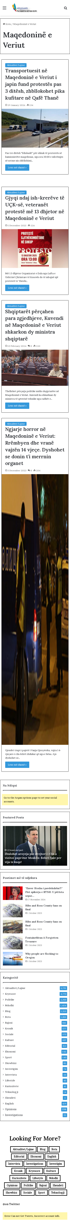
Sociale (9, 1034)
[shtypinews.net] (23, 8)
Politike (9, 999)
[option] (35, 846)
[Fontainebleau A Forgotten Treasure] (13, 942)
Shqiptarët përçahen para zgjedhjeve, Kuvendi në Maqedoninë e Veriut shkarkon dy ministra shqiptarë (34, 325)
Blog (8, 1011)
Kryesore (10, 993)
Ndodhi (9, 1005)
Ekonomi (10, 1051)
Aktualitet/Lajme (16, 65)
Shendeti (10, 1097)
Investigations (14, 1115)
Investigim (11, 1068)
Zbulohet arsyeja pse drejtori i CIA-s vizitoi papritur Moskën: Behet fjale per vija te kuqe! (33, 858)
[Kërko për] (65, 9)
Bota (8, 1016)
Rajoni (8, 1022)
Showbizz (11, 1063)
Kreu (8, 24)
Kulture (9, 1040)
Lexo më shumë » (17, 167)
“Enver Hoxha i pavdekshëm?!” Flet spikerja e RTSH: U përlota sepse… (44, 892)
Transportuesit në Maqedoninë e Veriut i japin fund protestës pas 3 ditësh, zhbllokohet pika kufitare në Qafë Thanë (35, 84)
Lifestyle (10, 1080)
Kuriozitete (12, 1086)
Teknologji (11, 1091)
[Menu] (4, 9)
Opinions (11, 1109)
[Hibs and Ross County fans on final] (13, 910)
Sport (8, 1057)
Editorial (10, 1045)
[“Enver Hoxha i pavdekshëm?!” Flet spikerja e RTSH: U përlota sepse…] (13, 893)
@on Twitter (11, 1204)
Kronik (9, 1028)
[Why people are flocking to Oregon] (13, 958)
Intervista (11, 1074)
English (9, 1103)
